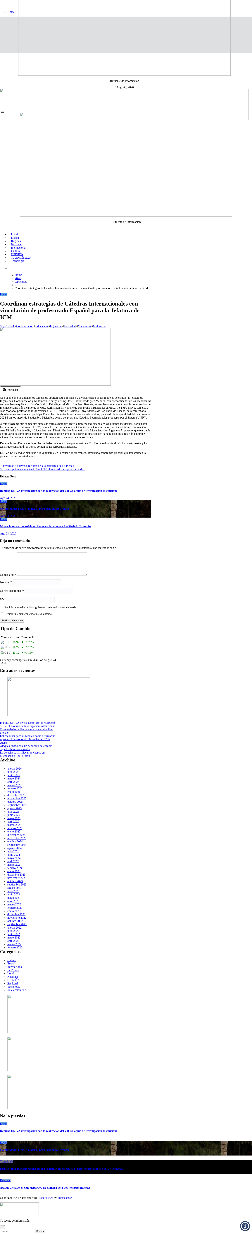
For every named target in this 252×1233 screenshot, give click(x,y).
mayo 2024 (13, 858)
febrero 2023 (14, 907)
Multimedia (99, 326)
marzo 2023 (14, 904)
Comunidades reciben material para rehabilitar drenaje (34, 508)
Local (3, 294)
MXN (35, 660)
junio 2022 (13, 934)
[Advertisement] (126, 81)
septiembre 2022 (17, 924)
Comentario (8, 574)
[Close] (2, 1227)
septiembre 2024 (17, 844)
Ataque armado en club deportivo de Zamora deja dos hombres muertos (26, 747)
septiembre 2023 (17, 884)
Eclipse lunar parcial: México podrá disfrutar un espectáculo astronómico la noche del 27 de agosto (27, 739)
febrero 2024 (14, 867)
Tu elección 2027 (17, 990)
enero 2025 (13, 831)
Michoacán (84, 326)
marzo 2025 (14, 824)
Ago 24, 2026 (8, 498)
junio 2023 (13, 894)
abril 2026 (13, 781)
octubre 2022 (15, 920)
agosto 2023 (14, 887)
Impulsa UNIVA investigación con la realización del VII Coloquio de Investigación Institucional (59, 490)
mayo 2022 (13, 937)
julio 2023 (13, 891)
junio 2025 (13, 814)
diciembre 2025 (16, 795)
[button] (245, 1226)
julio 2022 (13, 930)
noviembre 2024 (16, 838)
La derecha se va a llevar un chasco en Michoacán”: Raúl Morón (22, 754)
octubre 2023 (15, 881)
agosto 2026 (14, 768)
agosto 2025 (14, 808)
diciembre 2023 (16, 874)
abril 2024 (13, 861)
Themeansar (64, 1197)
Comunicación (24, 326)
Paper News (46, 1197)
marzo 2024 (14, 864)
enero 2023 (13, 911)
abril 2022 (13, 940)
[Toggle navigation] (2, 112)
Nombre (6, 582)
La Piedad (70, 326)
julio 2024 (13, 851)
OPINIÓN (13, 980)
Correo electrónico (12, 590)
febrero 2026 (14, 788)
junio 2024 (13, 854)
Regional (12, 983)
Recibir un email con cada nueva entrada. (28, 613)
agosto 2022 (14, 927)
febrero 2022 (14, 947)
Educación (41, 326)
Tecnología (17, 260)
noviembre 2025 (16, 798)
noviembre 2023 (16, 877)
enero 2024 (13, 871)
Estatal (11, 963)
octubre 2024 (15, 841)
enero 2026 (13, 791)
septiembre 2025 (17, 805)
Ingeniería (56, 326)
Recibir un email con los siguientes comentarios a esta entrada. (40, 607)
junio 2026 (13, 775)
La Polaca (13, 970)
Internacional (15, 966)
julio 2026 (13, 771)
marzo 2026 (14, 785)
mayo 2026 (13, 778)
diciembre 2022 (16, 914)
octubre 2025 (15, 801)
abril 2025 (13, 821)
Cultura (11, 960)
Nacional (12, 976)
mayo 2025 (13, 818)
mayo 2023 (13, 897)
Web (2, 599)
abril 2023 (13, 901)
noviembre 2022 (16, 917)
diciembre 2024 (16, 834)
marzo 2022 (14, 944)
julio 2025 (13, 811)
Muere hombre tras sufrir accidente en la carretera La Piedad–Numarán (45, 526)
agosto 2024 (14, 848)
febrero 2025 (14, 828)
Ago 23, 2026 (8, 533)
